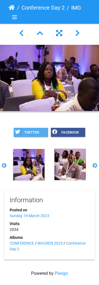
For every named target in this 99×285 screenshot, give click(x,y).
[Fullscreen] (59, 33)
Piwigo (61, 273)
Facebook (70, 132)
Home (12, 8)
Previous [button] (4, 165)
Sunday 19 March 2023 (29, 216)
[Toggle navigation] (15, 17)
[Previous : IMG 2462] (21, 33)
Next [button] (95, 165)
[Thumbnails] (40, 33)
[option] (29, 164)
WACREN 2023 (50, 243)
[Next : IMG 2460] (77, 33)
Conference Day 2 (43, 7)
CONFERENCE (22, 243)
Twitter (31, 132)
